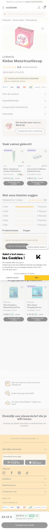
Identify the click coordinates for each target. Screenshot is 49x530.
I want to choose (12, 278)
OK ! (37, 278)
